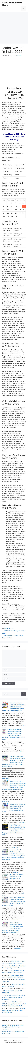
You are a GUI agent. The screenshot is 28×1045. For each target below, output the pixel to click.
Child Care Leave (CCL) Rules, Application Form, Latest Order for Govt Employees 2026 (14, 1004)
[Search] (23, 694)
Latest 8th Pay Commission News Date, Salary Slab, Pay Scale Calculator (12, 1027)
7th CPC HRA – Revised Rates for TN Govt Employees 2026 (16, 876)
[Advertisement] (14, 26)
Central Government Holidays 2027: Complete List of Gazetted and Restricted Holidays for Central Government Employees (13, 706)
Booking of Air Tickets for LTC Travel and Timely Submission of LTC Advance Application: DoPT (13, 808)
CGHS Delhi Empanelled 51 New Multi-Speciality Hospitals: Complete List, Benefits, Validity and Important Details (13, 901)
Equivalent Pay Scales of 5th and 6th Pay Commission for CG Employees (13, 997)
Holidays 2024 (9, 628)
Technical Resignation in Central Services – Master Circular (13, 1010)
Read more (5, 778)
